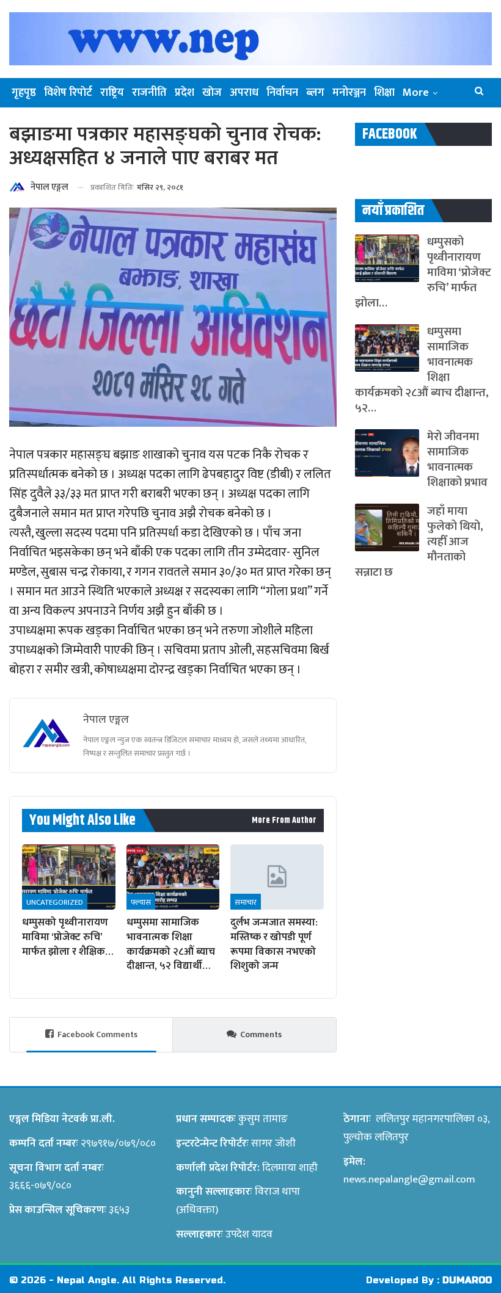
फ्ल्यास (141, 902)
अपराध (244, 93)
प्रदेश (184, 93)
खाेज (212, 93)
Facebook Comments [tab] (97, 1034)
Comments (261, 1034)
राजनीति (149, 93)
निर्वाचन (282, 93)
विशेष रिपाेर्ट (68, 93)
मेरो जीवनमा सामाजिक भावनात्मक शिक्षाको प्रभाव (457, 459)
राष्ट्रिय (112, 93)
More (416, 93)
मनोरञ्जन (349, 93)
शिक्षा (384, 93)
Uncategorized (54, 902)
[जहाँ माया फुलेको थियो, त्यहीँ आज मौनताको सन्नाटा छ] (387, 527)
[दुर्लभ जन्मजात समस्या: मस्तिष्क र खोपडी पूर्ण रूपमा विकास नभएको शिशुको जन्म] (277, 877)
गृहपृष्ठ (24, 93)
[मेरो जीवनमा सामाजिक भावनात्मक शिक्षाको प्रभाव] (387, 453)
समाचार (246, 902)
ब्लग (315, 93)
